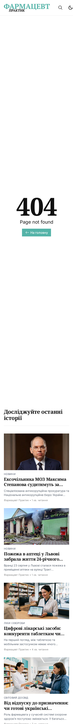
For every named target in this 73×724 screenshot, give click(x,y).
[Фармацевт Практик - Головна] (27, 8)
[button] (60, 8)
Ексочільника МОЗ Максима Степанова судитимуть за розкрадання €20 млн (35, 484)
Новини (10, 474)
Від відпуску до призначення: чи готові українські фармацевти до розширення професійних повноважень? (36, 711)
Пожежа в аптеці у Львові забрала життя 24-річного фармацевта (31, 559)
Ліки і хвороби (14, 623)
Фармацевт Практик (16, 500)
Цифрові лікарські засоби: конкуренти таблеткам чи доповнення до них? (32, 633)
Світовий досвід (16, 697)
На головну (39, 232)
